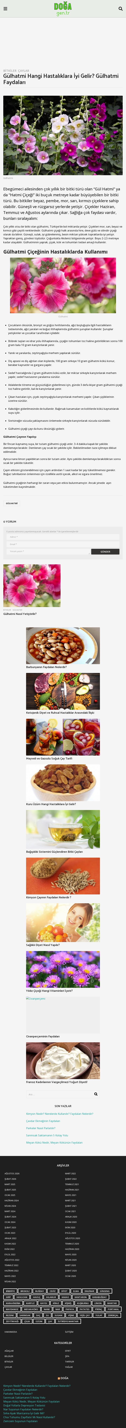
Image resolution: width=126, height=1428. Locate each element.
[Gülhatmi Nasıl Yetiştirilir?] (32, 585)
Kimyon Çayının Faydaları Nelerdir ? (48, 897)
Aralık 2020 (71, 1216)
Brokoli (25, 1291)
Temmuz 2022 (11, 1265)
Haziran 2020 (72, 1249)
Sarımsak (25, 1315)
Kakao (65, 1297)
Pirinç (98, 1309)
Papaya (70, 1309)
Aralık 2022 (10, 1238)
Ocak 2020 (70, 1276)
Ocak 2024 (10, 1222)
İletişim (69, 1331)
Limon (98, 1303)
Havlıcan (22, 1297)
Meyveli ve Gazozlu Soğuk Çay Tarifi (49, 758)
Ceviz (53, 1291)
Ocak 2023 (10, 1232)
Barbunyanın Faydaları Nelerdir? (46, 667)
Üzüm (39, 1321)
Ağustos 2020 (72, 1238)
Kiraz (56, 1303)
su (47, 1315)
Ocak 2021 (70, 1211)
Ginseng (105, 1291)
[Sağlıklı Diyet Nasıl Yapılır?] (63, 922)
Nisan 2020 (70, 1259)
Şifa (67, 1356)
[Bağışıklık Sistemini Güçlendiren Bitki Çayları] (63, 829)
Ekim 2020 (70, 1227)
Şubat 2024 (10, 1216)
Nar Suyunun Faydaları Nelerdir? (23, 1409)
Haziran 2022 (12, 1270)
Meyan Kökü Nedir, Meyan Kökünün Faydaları (54, 1142)
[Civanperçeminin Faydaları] (63, 1015)
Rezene (10, 1315)
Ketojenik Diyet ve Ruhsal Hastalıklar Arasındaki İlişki (60, 712)
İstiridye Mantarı (68, 1321)
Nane (47, 1309)
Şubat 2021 (71, 1205)
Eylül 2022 (10, 1254)
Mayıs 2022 (10, 1276)
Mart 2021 (70, 1200)
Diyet (64, 1291)
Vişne (71, 1315)
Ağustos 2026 (12, 1173)
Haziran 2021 (72, 1189)
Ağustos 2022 (12, 1259)
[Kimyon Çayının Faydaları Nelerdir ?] (63, 876)
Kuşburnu (83, 1303)
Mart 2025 (10, 1184)
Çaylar (23, 70)
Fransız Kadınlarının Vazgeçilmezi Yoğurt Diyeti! (56, 1082)
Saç (38, 1315)
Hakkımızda (11, 1331)
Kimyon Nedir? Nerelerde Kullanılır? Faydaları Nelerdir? (59, 1114)
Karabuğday (99, 1297)
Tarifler (69, 1361)
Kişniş (68, 1303)
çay (50, 1321)
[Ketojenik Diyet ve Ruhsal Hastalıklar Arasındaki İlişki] (63, 691)
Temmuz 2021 (72, 1184)
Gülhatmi (12, 503)
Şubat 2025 (10, 1189)
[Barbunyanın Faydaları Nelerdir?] (63, 645)
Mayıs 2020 (70, 1254)
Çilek (27, 1321)
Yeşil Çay (85, 1315)
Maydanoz (12, 1309)
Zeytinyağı (12, 1321)
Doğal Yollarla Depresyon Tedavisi (24, 1405)
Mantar (112, 1303)
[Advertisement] (63, 42)
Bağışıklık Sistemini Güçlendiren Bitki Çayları (54, 851)
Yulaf (98, 1315)
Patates (84, 1309)
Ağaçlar (9, 1350)
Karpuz (30, 1303)
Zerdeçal (113, 1315)
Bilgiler (9, 1356)
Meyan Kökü (31, 1309)
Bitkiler (9, 70)
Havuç (36, 1297)
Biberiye (10, 1291)
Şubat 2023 (10, 1227)
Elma (76, 1291)
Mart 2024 (10, 1211)
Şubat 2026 (10, 1178)
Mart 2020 (70, 1265)
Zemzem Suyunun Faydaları (20, 1421)
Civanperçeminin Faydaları (43, 1036)
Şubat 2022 (71, 1178)
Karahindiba (13, 1303)
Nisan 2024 (10, 1205)
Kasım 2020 (70, 1222)
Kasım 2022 (10, 1243)
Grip (8, 1297)
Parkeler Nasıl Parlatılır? (40, 1128)
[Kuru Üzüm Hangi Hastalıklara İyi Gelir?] (63, 782)
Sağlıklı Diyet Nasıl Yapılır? (43, 945)
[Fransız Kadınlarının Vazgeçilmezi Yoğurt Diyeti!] (63, 1060)
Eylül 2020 (70, 1232)
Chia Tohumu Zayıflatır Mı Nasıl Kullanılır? (29, 1417)
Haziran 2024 (12, 1200)
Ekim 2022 (10, 1249)
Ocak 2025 (10, 1195)
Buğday (39, 1291)
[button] (5, 8)
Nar (57, 1309)
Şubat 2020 (71, 1270)
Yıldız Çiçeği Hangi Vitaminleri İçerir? (49, 990)
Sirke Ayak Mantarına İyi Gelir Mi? (23, 1413)
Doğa (64, 1378)
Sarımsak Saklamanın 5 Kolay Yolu (47, 1135)
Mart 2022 (70, 1173)
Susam (58, 1315)
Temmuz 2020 (72, 1243)
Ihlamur (51, 1297)
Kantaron (81, 1297)
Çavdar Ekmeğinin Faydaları (43, 1121)
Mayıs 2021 (70, 1195)
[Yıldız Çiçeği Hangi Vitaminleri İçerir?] (63, 969)
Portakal (113, 1309)
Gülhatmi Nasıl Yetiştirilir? (20, 614)
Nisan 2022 (10, 1281)
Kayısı (43, 1303)
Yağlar (69, 1367)
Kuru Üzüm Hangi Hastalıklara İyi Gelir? (51, 804)
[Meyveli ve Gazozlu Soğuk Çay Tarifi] (63, 737)
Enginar (89, 1291)
